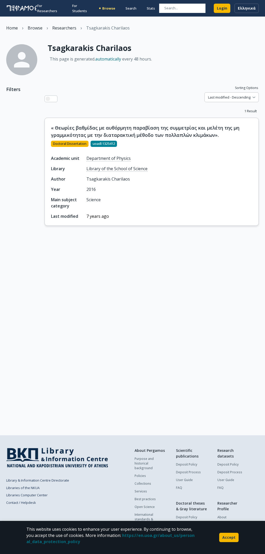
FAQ (179, 487)
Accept (228, 537)
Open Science (145, 507)
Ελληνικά (247, 8)
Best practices (145, 499)
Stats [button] (151, 8)
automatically (108, 59)
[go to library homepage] (57, 457)
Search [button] (131, 8)
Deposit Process (188, 472)
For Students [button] (79, 8)
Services (141, 491)
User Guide (184, 480)
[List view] (48, 99)
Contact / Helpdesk (21, 502)
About (221, 517)
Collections (143, 483)
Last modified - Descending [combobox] (229, 97)
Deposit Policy (186, 464)
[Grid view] (54, 99)
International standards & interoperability (146, 519)
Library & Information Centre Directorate (37, 480)
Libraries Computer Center (27, 495)
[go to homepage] (21, 8)
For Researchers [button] (47, 8)
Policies (140, 476)
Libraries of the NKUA (23, 487)
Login (222, 8)
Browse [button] (108, 8)
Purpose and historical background (144, 463)
